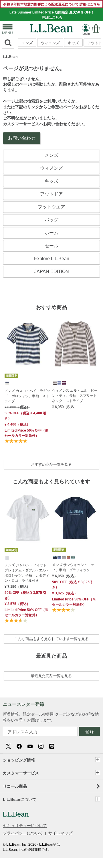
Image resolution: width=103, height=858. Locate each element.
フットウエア (51, 206)
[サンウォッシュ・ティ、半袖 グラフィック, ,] (54, 557)
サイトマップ (60, 833)
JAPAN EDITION (51, 271)
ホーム (51, 232)
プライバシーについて (23, 833)
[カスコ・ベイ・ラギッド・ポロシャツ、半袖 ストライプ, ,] (7, 383)
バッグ (51, 219)
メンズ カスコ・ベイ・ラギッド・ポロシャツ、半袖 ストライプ (27, 396)
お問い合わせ (21, 138)
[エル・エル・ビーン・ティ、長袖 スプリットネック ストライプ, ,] (54, 382)
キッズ (73, 43)
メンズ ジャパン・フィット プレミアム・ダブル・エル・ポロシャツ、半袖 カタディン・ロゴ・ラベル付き (27, 573)
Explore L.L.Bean (51, 258)
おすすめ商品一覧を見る (51, 464)
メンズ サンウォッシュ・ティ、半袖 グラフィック (73, 567)
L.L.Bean (10, 57)
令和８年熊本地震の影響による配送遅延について (51, 4)
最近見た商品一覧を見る (51, 676)
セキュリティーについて (25, 825)
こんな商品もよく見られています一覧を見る (51, 639)
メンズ (27, 43)
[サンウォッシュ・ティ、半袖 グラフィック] (75, 518)
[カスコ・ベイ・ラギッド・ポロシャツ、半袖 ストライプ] (28, 344)
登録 (89, 731)
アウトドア (51, 194)
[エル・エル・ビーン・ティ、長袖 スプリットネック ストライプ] (75, 343)
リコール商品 (15, 786)
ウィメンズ (50, 43)
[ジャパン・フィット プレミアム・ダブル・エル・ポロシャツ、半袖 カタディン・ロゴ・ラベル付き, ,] (7, 557)
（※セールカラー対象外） (26, 433)
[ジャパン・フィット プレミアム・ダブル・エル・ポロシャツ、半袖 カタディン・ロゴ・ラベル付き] (28, 518)
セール (51, 245)
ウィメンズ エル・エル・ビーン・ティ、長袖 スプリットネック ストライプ (75, 396)
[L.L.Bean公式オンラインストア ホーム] (51, 27)
